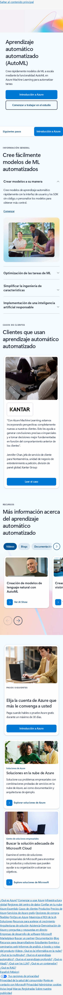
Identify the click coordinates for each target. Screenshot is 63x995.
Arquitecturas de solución (14, 925)
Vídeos (19, 951)
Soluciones (6, 921)
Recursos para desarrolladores (17, 942)
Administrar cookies (50, 984)
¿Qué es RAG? (8, 967)
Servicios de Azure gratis (21, 913)
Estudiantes (41, 942)
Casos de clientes (28, 908)
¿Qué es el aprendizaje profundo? (33, 959)
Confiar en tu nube (51, 904)
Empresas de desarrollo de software (20, 934)
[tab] (10, 546)
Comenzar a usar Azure (31, 900)
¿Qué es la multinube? (12, 955)
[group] (31, 422)
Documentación (44, 938)
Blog (56, 938)
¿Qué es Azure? (8, 900)
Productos (44, 908)
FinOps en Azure (19, 917)
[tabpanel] (31, 590)
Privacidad (32, 984)
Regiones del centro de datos (24, 904)
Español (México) (9, 972)
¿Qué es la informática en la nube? (42, 951)
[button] (17, 131)
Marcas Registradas (24, 988)
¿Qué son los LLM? (19, 963)
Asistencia (35, 925)
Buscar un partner (25, 938)
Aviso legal (6, 988)
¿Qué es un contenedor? (43, 963)
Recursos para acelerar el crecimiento (34, 921)
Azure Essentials (9, 908)
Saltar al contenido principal (17, 2)
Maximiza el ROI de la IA (42, 917)
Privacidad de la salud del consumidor (21, 980)
